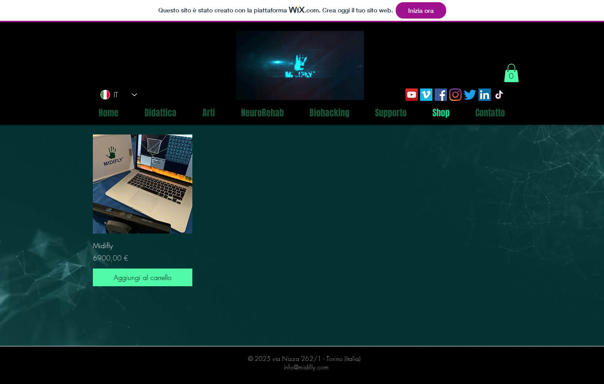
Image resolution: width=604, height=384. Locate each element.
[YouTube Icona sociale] (411, 94)
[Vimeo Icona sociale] (426, 94)
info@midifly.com (306, 367)
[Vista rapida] (142, 184)
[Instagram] (455, 94)
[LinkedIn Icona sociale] (484, 94)
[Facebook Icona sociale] (441, 94)
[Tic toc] (499, 94)
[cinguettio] (470, 94)
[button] (511, 73)
